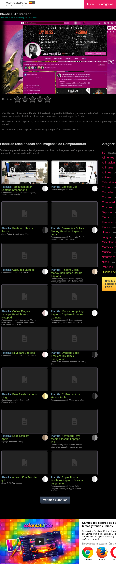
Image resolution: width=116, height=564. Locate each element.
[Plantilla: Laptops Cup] (74, 172)
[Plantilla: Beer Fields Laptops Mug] (24, 380)
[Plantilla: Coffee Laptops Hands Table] (74, 380)
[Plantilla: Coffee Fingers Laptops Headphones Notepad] (24, 296)
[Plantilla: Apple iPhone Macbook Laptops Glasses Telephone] (74, 463)
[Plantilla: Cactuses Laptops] (24, 255)
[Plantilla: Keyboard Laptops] (24, 338)
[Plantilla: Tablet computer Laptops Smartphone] (24, 172)
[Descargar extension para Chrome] (87, 552)
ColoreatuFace (17, 4)
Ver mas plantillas (55, 499)
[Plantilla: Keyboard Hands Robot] (24, 213)
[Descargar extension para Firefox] (102, 552)
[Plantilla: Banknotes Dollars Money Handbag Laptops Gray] (74, 213)
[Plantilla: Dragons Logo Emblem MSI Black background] (74, 338)
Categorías (106, 4)
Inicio (90, 4)
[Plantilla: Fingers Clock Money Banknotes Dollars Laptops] (74, 255)
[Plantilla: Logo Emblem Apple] (24, 421)
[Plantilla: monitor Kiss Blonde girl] (24, 463)
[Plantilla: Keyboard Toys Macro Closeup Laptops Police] (74, 421)
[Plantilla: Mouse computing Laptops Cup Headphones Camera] (74, 296)
